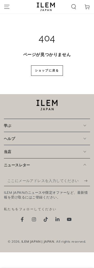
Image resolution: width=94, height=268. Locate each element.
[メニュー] (7, 6)
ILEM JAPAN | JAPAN (37, 241)
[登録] (87, 181)
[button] (73, 6)
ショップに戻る (47, 70)
